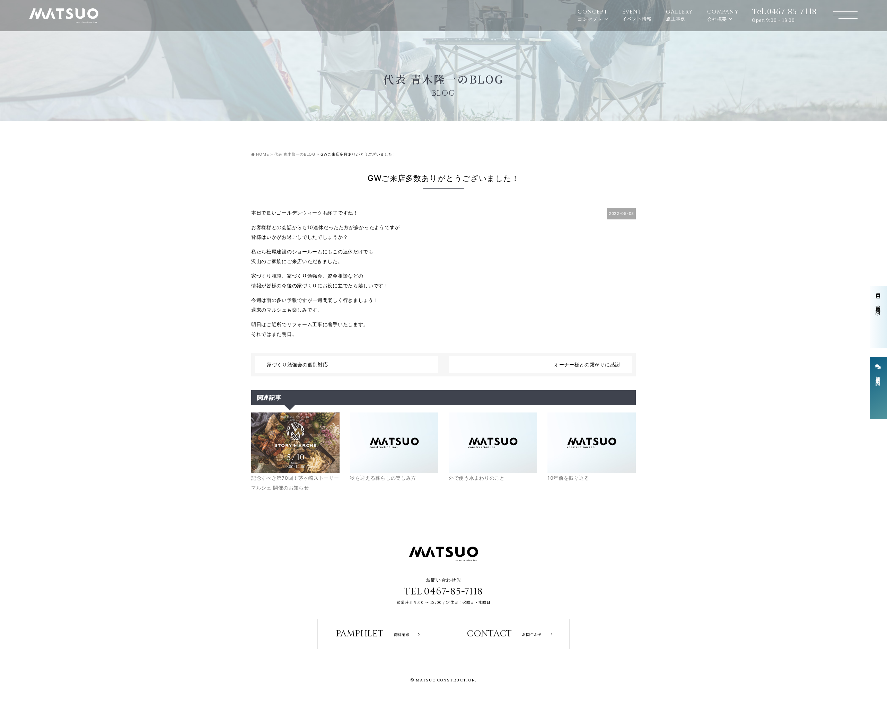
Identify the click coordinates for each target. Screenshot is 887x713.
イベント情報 (637, 14)
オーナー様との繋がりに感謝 (587, 364)
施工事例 (679, 14)
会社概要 (723, 15)
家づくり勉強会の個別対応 (297, 364)
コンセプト (592, 15)
